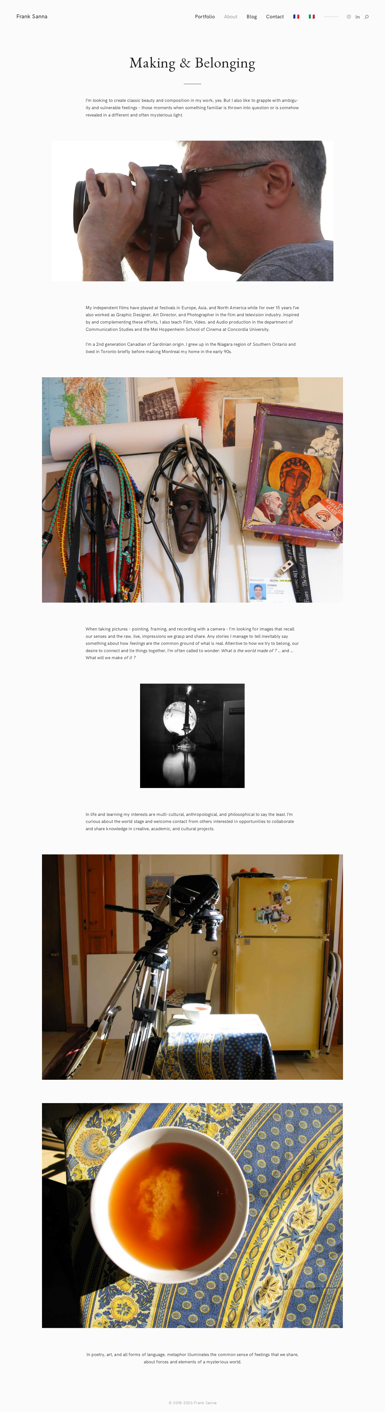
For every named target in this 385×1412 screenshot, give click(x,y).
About (230, 16)
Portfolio (205, 16)
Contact (275, 16)
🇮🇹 (312, 16)
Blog (251, 16)
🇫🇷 (296, 16)
